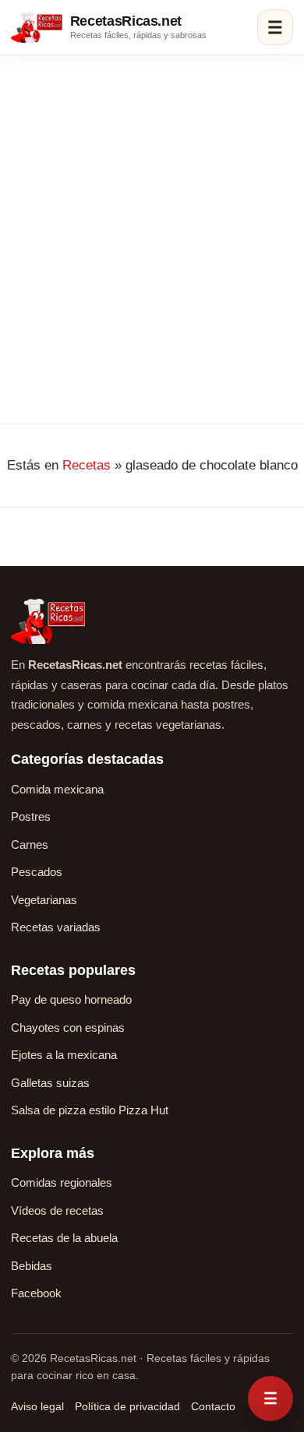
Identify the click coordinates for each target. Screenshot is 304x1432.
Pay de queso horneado (71, 999)
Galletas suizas (50, 1082)
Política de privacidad (127, 1406)
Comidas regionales (61, 1182)
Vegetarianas (44, 899)
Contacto (213, 1406)
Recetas (86, 465)
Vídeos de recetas (57, 1210)
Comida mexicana (57, 789)
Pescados (36, 871)
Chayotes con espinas (68, 1027)
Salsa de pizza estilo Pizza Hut (89, 1110)
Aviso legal (37, 1406)
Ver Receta (54, 324)
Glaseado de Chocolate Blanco (150, 150)
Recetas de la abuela (64, 1237)
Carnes (29, 844)
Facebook (36, 1293)
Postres (31, 816)
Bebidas (31, 1265)
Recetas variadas (56, 927)
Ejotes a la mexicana (64, 1054)
